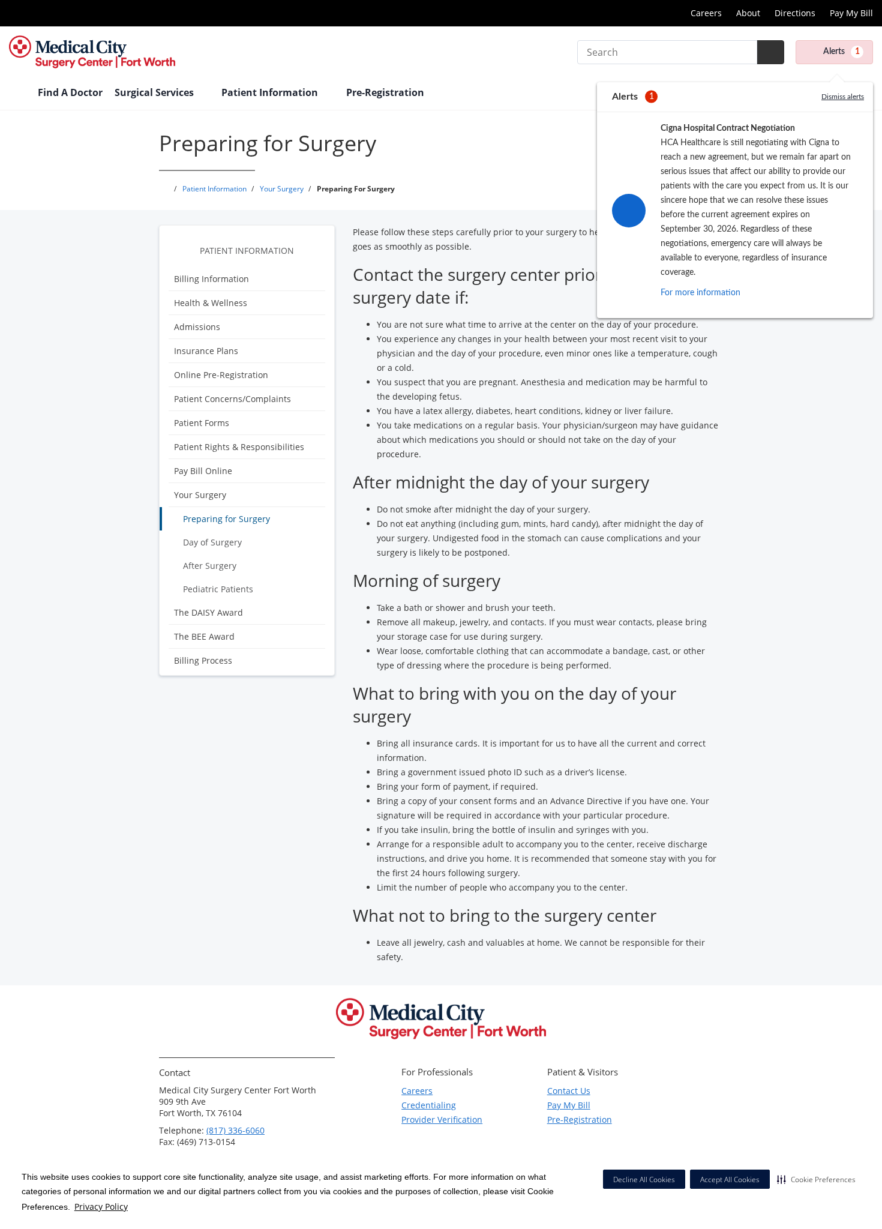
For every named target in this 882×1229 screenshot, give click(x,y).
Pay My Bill (851, 13)
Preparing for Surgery (226, 518)
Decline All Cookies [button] (644, 1179)
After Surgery (209, 565)
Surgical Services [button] (155, 92)
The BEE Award (204, 636)
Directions (795, 13)
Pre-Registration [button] (386, 92)
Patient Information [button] (270, 92)
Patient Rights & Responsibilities (239, 446)
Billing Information (211, 278)
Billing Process (203, 660)
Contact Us (568, 1090)
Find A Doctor (70, 92)
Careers (706, 13)
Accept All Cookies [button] (730, 1179)
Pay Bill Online (203, 470)
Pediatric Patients (218, 589)
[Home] (17, 93)
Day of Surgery (212, 542)
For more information (700, 293)
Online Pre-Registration (221, 374)
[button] (816, 1179)
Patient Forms (201, 422)
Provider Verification (441, 1119)
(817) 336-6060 (235, 1130)
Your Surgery (200, 494)
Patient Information (247, 250)
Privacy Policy (101, 1206)
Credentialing (428, 1105)
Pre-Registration (579, 1119)
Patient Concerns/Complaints (232, 398)
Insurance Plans (206, 350)
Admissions (197, 326)
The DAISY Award (208, 612)
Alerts (841, 51)
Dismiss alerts (842, 96)
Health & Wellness (210, 302)
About (748, 13)
